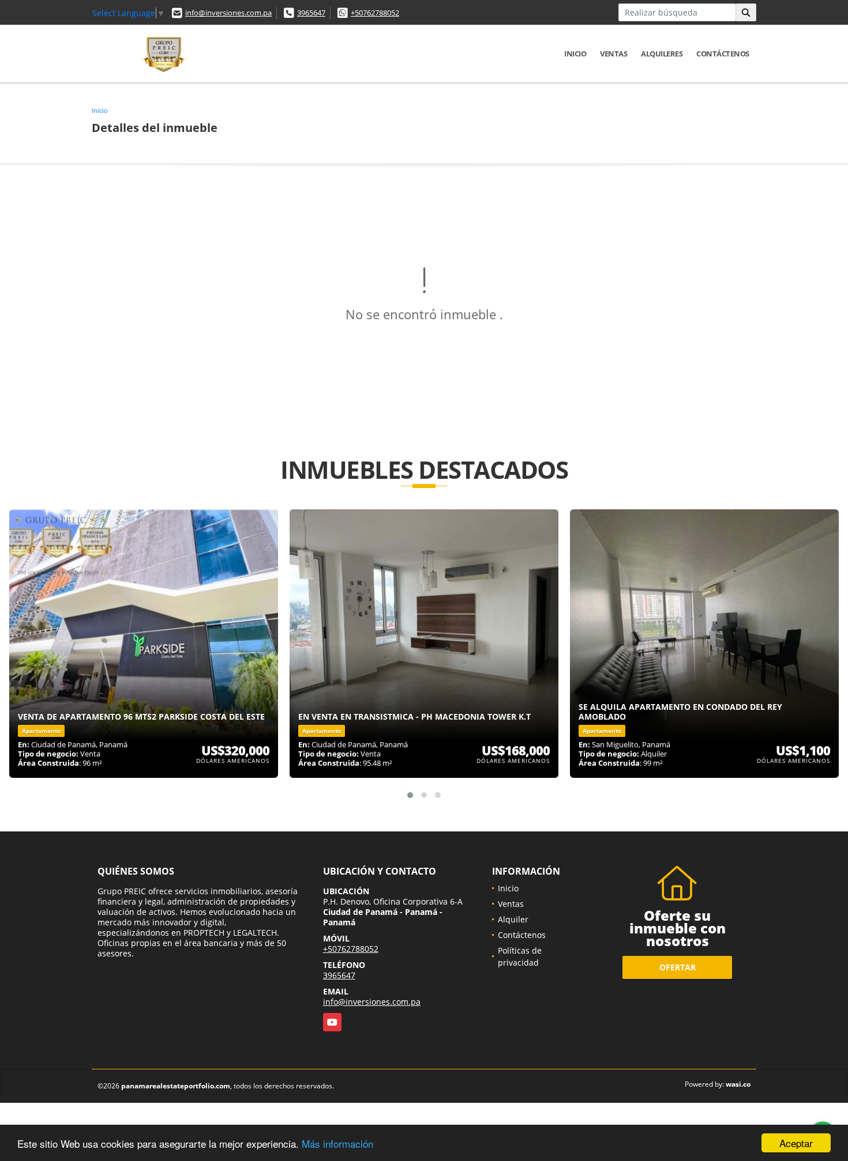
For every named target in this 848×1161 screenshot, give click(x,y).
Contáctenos (722, 53)
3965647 (311, 12)
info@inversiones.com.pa (228, 12)
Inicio (575, 53)
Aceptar (796, 1143)
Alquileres (661, 53)
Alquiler (513, 919)
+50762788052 (375, 12)
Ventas (613, 53)
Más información (337, 1143)
